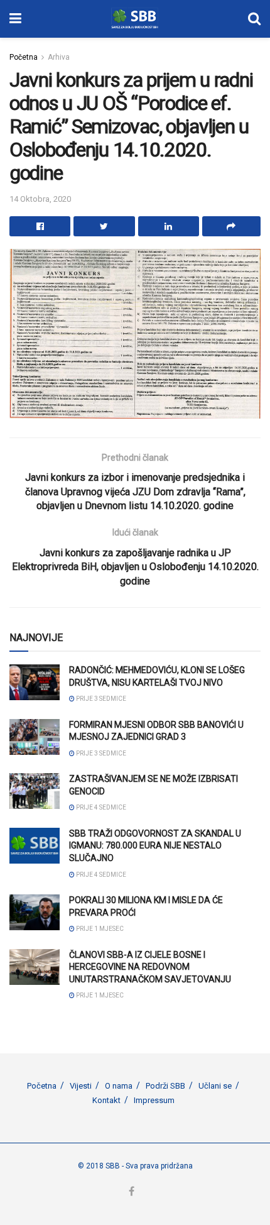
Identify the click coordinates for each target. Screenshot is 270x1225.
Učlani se (215, 1085)
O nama (118, 1085)
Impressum (154, 1100)
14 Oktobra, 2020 (40, 199)
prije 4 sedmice (100, 807)
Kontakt (106, 1100)
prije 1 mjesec (99, 928)
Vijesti (81, 1085)
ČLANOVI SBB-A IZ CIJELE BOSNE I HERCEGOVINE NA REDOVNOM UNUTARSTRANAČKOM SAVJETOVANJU (150, 967)
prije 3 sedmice (100, 698)
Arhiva (59, 57)
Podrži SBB (165, 1085)
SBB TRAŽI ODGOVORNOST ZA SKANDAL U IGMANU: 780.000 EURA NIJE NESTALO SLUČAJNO (155, 845)
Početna (23, 57)
